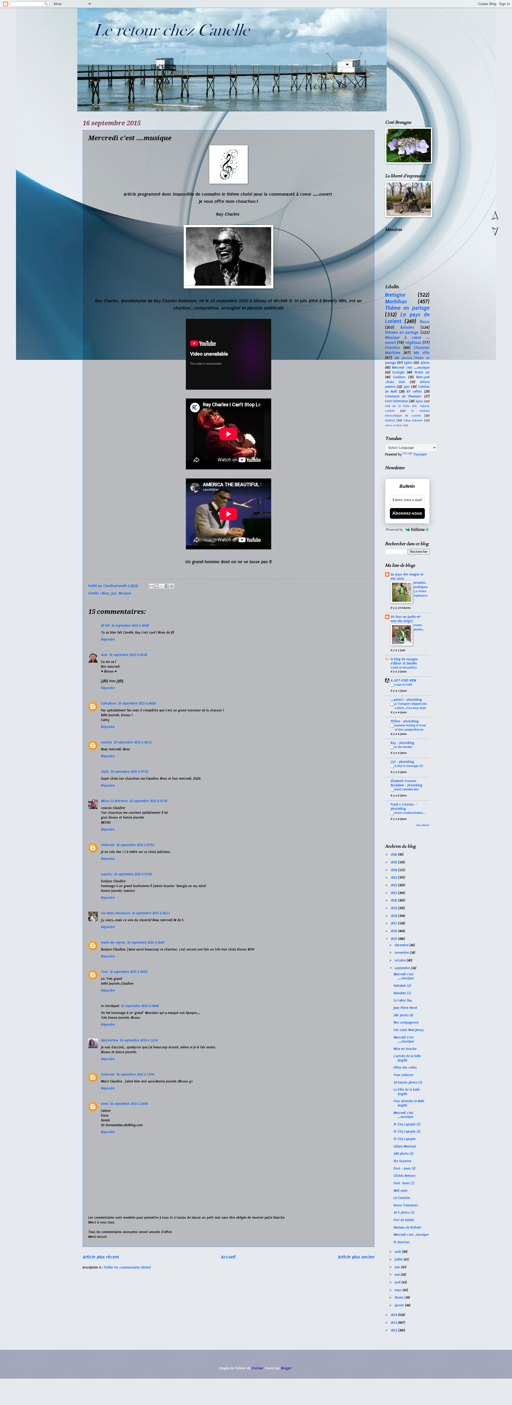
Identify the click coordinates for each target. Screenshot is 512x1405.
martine (106, 742)
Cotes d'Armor (412, 420)
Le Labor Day (403, 1000)
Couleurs (399, 377)
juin (398, 1267)
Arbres (425, 363)
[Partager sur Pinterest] (171, 586)
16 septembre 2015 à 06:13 (132, 742)
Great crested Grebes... (410, 813)
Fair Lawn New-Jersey (409, 1030)
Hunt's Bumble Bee (407, 789)
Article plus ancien (356, 1256)
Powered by (394, 530)
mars (399, 1290)
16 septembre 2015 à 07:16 (148, 801)
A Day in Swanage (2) (409, 766)
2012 (394, 1330)
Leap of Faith (403, 684)
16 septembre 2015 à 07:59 (133, 874)
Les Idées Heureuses (115, 913)
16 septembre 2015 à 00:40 (130, 625)
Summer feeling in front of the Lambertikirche (410, 727)
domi (104, 1104)
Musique (125, 593)
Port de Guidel (404, 1220)
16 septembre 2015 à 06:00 (137, 703)
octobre (401, 960)
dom (104, 655)
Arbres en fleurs (394, 425)
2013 (394, 1323)
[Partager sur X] (161, 586)
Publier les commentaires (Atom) (127, 1267)
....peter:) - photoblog (406, 700)
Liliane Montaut (405, 1146)
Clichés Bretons (405, 1176)
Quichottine (109, 1040)
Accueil (228, 1256)
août (398, 1252)
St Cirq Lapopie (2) (407, 1131)
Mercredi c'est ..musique (411, 1235)
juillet (399, 1259)
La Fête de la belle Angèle (407, 1092)
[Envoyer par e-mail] (151, 586)
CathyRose (108, 703)
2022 (394, 885)
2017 (394, 923)
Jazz (114, 593)
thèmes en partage (402, 332)
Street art (422, 372)
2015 (394, 939)
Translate (420, 454)
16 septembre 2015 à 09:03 (128, 972)
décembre (402, 945)
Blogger (286, 1368)
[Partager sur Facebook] (166, 586)
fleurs (425, 321)
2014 (394, 1315)
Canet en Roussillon (404, 667)
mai (398, 1275)
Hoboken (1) (402, 993)
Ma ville (422, 352)
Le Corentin (402, 1198)
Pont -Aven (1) (404, 1183)
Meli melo (400, 1191)
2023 (394, 877)
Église (419, 401)
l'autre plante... (419, 627)
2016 (394, 931)
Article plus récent (101, 1256)
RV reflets (414, 391)
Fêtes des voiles (405, 1067)
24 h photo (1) (404, 1212)
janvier (400, 1305)
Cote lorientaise (396, 401)
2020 (394, 900)
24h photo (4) (403, 1015)
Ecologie (399, 372)
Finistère (392, 347)
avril (398, 1282)
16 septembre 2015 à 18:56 (129, 1104)
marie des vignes (113, 942)
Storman (257, 1368)
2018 (394, 916)
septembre (403, 968)
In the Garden (403, 747)
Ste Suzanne (402, 1161)
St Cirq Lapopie (404, 1139)
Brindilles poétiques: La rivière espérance (421, 589)
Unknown (108, 845)
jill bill (105, 625)
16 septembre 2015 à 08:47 (146, 942)
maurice (106, 874)
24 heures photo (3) (408, 1082)
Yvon (104, 972)
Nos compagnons (406, 1022)
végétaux (413, 342)
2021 (394, 893)
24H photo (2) (403, 1154)
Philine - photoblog (405, 721)
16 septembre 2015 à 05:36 (128, 655)
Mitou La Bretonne (114, 801)
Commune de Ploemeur (403, 396)
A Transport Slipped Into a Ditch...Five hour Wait (411, 706)
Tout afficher (423, 825)
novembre (402, 953)
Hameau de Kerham (407, 1227)
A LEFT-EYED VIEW (403, 680)
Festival (390, 420)
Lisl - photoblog (402, 762)
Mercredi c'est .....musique (404, 976)
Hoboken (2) (402, 986)
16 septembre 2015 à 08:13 (151, 913)
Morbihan (396, 302)
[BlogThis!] (156, 586)
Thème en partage (407, 308)
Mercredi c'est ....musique (411, 367)
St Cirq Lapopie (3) (407, 1124)
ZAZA (105, 772)
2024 (394, 870)
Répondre (108, 639)
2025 (394, 862)
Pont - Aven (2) (404, 1168)
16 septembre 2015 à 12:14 (139, 1040)
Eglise (408, 363)
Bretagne (395, 295)
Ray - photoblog (402, 743)
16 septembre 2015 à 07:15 (129, 772)
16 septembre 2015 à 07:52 (135, 845)
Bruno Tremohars (406, 1205)
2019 (394, 908)
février (400, 1297)
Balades (407, 327)
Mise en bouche (405, 1049)
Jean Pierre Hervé (405, 1008)
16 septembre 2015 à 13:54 (135, 1074)
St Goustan (402, 1242)
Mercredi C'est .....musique (404, 1039)
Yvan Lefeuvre (403, 1075)
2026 (394, 854)
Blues (105, 593)
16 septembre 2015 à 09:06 (140, 1006)
